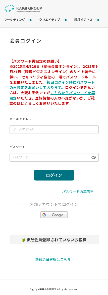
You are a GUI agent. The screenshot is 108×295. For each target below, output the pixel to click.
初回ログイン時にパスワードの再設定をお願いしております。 (52, 85)
